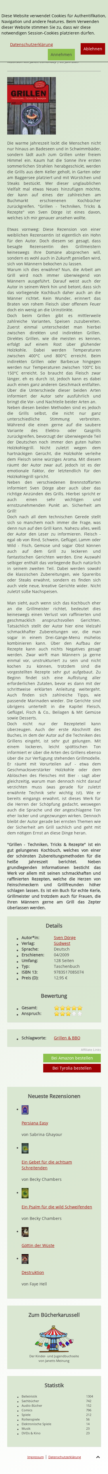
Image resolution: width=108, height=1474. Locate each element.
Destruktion (33, 1272)
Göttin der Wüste (38, 1245)
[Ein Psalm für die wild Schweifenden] (25, 1192)
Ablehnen (93, 48)
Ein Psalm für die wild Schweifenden (57, 1207)
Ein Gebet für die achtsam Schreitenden (47, 1164)
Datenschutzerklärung (64, 1457)
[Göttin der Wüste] (25, 1231)
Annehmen (61, 54)
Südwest (62, 943)
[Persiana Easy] (25, 1109)
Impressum (35, 1457)
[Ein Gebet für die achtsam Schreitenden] (25, 1148)
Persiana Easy (35, 1123)
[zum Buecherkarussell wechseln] (54, 1338)
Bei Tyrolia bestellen (72, 1068)
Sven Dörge (65, 937)
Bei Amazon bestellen (72, 1058)
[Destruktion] (25, 1258)
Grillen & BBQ (67, 1038)
